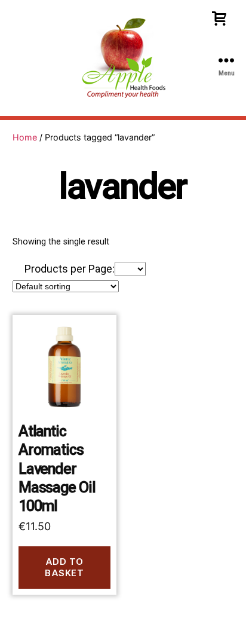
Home (25, 137)
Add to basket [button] (64, 567)
